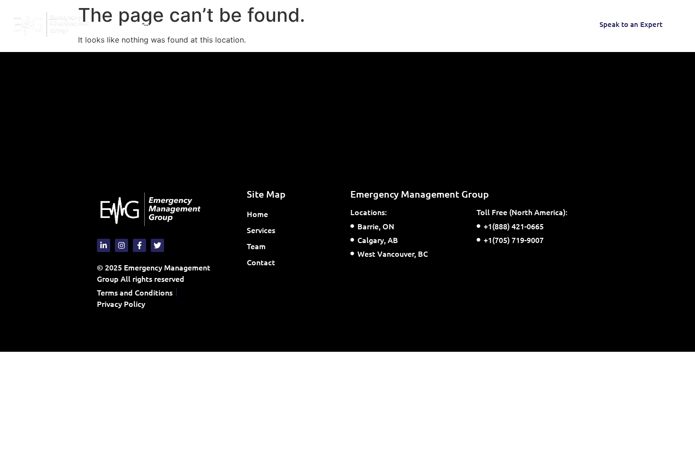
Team (232, 24)
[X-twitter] (540, 24)
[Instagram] (484, 24)
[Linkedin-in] (559, 24)
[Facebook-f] (503, 24)
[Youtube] (522, 24)
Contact (270, 24)
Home (143, 24)
